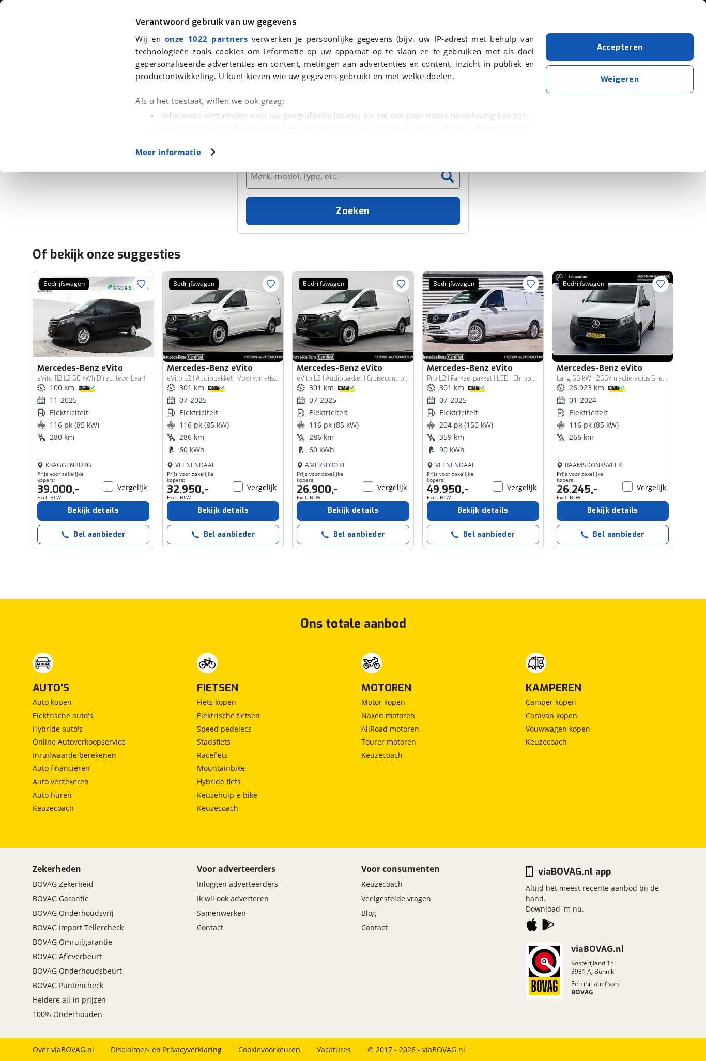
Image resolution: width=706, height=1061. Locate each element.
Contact (210, 927)
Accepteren (620, 47)
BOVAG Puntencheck (68, 985)
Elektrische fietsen (228, 715)
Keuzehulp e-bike (227, 795)
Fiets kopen (216, 702)
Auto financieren (61, 768)
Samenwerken (221, 913)
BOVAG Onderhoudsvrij (73, 913)
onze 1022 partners (206, 39)
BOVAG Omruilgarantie (72, 942)
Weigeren (620, 79)
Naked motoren (388, 715)
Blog (368, 913)
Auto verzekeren (61, 781)
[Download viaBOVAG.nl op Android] (548, 926)
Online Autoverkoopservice (79, 742)
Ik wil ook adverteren (233, 898)
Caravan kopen (551, 715)
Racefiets (212, 755)
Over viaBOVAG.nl (63, 1049)
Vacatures (334, 1049)
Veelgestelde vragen (396, 898)
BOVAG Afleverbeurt (67, 956)
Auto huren (52, 795)
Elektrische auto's (63, 715)
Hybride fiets (219, 781)
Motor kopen (383, 702)
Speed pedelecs (224, 729)
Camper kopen (551, 702)
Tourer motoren (388, 742)
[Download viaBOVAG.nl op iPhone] (532, 926)
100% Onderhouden (67, 1014)
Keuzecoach (53, 808)
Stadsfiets (214, 742)
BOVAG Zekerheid (63, 884)
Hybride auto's (58, 729)
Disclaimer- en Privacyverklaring (166, 1049)
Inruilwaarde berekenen (74, 755)
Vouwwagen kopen (558, 729)
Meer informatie (168, 152)
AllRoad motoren (390, 729)
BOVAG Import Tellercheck (78, 927)
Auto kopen (52, 702)
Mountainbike (221, 768)
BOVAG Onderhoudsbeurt (77, 971)
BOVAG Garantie (61, 898)
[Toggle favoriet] (141, 283)
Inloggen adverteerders (237, 884)
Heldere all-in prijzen (69, 1000)
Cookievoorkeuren (269, 1049)
